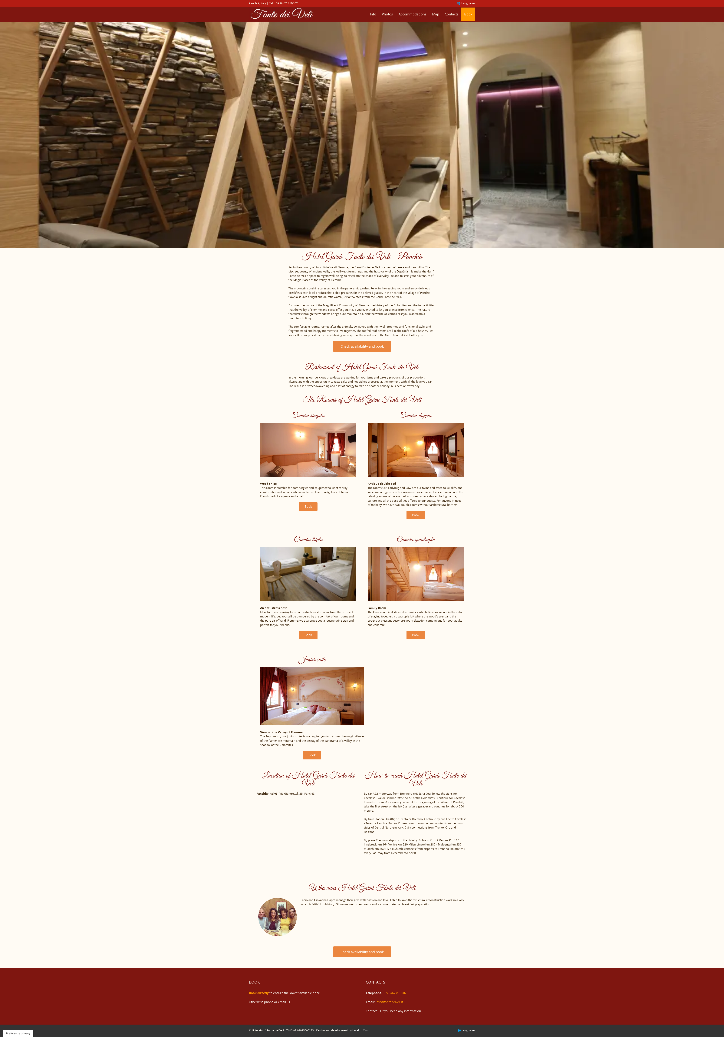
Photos (387, 14)
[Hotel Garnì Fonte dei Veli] (282, 14)
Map (435, 14)
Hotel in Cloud (361, 1030)
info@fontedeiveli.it (389, 1002)
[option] (362, 135)
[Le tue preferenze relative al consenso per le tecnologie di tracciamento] (18, 1033)
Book (468, 14)
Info (373, 14)
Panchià (254, 3)
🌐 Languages (466, 3)
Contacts (452, 14)
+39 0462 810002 (286, 3)
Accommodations (412, 14)
